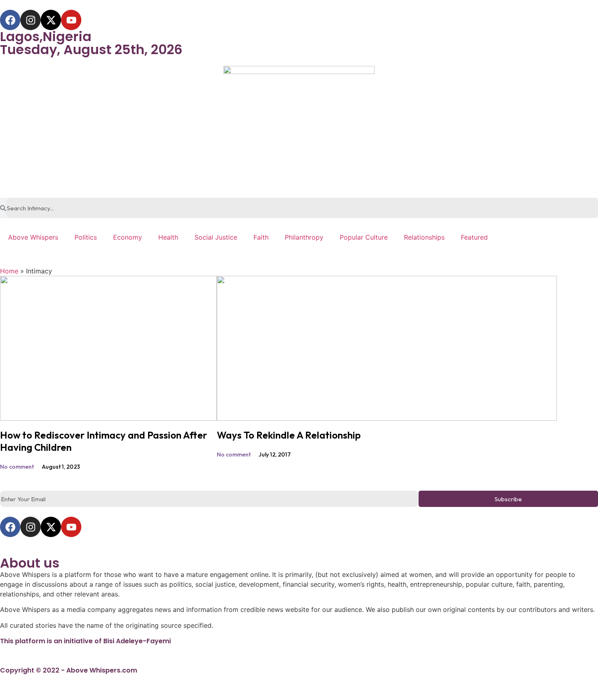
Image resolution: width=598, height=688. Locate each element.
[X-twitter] (51, 20)
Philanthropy (304, 237)
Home (9, 271)
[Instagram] (30, 20)
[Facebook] (10, 20)
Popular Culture (364, 237)
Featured (474, 237)
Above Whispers (33, 237)
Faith (260, 237)
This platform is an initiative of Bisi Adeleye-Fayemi (85, 641)
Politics (85, 237)
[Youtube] (71, 20)
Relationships (424, 237)
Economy (127, 237)
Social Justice (215, 237)
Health (168, 237)
